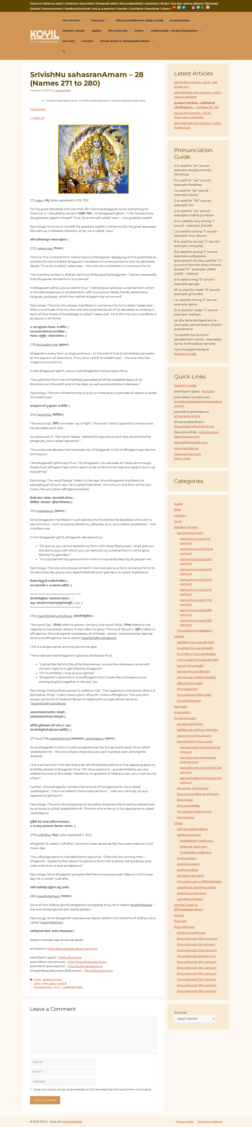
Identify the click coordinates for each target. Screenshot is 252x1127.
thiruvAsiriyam (187, 689)
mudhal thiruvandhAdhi (195, 648)
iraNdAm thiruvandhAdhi (195, 642)
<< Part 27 (37, 118)
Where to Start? (53, 3)
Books (165, 3)
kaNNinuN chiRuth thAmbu (197, 730)
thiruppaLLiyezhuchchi (194, 811)
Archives (180, 1012)
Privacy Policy (185, 1121)
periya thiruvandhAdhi (193, 671)
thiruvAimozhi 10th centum (197, 938)
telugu (179, 915)
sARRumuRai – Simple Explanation (174, 30)
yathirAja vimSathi (190, 899)
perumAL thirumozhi (192, 788)
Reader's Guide (185, 354)
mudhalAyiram (180, 20)
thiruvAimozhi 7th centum (196, 979)
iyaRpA (96, 30)
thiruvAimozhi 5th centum (196, 967)
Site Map (176, 3)
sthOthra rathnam (190, 875)
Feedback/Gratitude (77, 8)
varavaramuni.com (187, 454)
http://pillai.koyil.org (98, 970)
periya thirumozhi (190, 533)
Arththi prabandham (192, 829)
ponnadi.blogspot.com (191, 442)
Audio (178, 503)
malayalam (182, 712)
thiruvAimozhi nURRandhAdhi (199, 881)
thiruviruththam (189, 700)
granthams (152, 3)
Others (139, 30)
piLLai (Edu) (87, 3)
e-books (87, 41)
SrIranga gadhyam (193, 846)
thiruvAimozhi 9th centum (197, 991)
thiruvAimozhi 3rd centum (196, 956)
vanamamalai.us (186, 448)
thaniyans (98, 20)
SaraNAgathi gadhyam (196, 840)
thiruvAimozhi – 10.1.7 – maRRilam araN (58, 987)
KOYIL (44, 34)
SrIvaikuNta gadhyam (196, 852)
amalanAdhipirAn (190, 724)
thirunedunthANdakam (194, 630)
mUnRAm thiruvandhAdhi (196, 654)
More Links (182, 458)
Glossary (69, 41)
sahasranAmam (52, 979)
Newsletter (152, 8)
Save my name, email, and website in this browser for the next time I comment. (93, 1089)
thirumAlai (185, 800)
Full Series (37, 109)
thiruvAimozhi (117, 30)
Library (165, 8)
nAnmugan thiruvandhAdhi (197, 660)
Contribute (136, 8)
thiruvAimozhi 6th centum (197, 973)
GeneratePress (72, 1121)
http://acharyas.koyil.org (85, 966)
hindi (178, 521)
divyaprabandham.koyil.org (194, 426)
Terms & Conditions (209, 1121)
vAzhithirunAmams (191, 893)
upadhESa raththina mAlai (196, 887)
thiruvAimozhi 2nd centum (197, 950)
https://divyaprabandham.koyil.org (72, 948)
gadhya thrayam (189, 835)
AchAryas (71, 3)
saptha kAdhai (187, 870)
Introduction (71, 20)
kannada (180, 706)
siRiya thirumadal (190, 683)
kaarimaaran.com (187, 436)
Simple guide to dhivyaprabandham (125, 41)
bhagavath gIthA (106, 3)
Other (37, 979)
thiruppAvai (185, 817)
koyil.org (208, 391)
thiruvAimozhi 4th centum (197, 962)
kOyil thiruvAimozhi (191, 932)
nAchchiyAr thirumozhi (194, 735)
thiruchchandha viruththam (198, 794)
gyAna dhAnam (193, 3)
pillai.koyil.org (209, 432)
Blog (177, 509)
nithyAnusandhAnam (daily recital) (139, 20)
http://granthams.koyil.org (87, 962)
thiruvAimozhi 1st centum (196, 944)
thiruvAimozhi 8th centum (197, 985)
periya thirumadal (190, 665)
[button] (64, 51)
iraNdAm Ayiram (74, 30)
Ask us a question (103, 8)
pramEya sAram (188, 864)
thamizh (180, 921)
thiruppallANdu (188, 805)
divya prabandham (131, 3)
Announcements (52, 8)
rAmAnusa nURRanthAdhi (196, 677)
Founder (122, 8)
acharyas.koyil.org (187, 416)
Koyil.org (35, 3)
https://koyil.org (70, 957)
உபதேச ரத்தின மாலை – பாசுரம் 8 (50, 983)
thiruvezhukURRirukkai (194, 695)
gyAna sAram (187, 858)
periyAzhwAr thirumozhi (195, 741)
